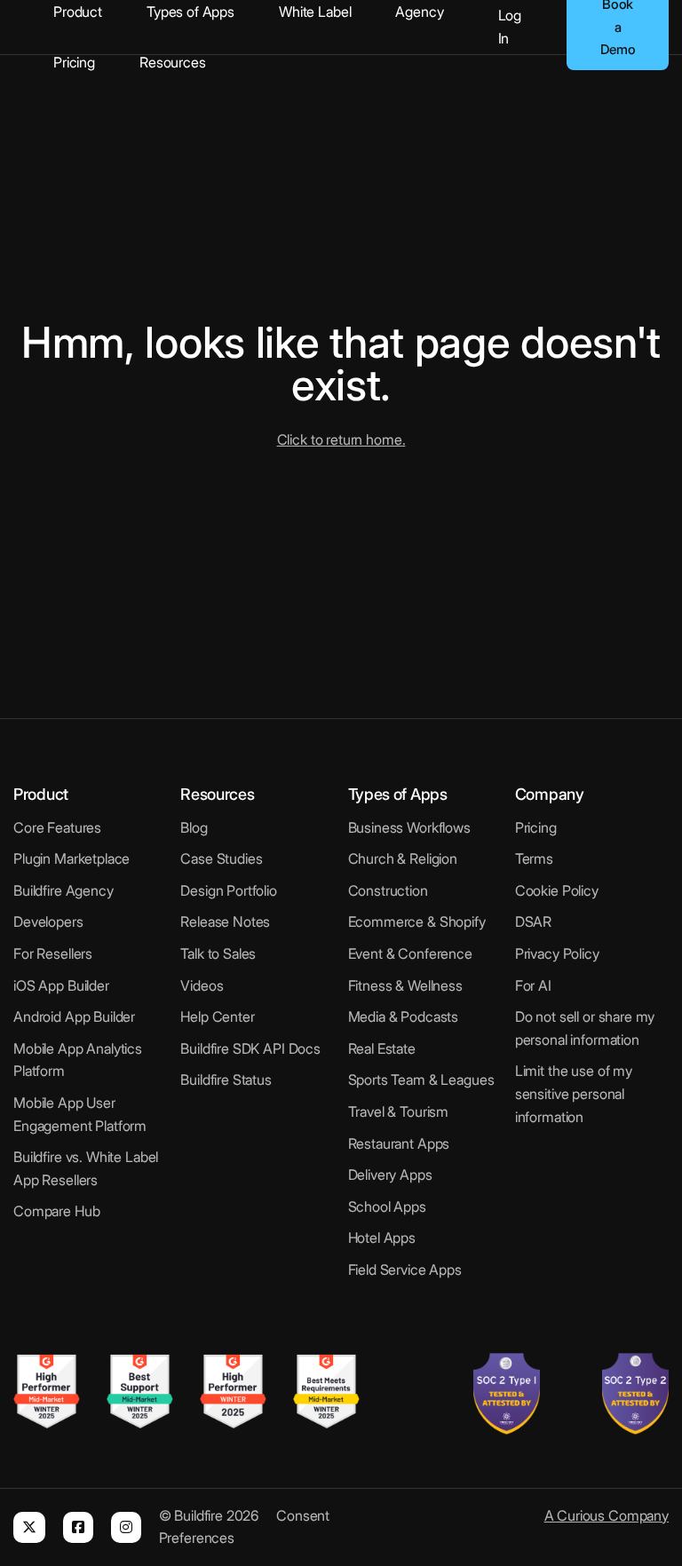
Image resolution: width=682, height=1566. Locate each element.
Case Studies (221, 858)
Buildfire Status (226, 1079)
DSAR (533, 921)
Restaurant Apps (399, 1143)
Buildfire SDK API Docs (250, 1048)
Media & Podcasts (403, 1016)
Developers (48, 921)
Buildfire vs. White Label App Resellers (85, 1168)
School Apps (387, 1206)
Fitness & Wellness (405, 985)
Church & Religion (402, 858)
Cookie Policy (557, 890)
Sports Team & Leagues (421, 1079)
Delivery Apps (390, 1174)
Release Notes (225, 921)
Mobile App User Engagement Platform (80, 1114)
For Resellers (52, 953)
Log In (510, 26)
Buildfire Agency (63, 890)
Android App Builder (74, 1016)
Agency (419, 11)
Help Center (217, 1016)
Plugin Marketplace (71, 858)
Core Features (57, 827)
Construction (388, 890)
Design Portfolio (228, 890)
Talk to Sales (218, 953)
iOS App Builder (61, 985)
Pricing (74, 62)
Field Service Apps (405, 1269)
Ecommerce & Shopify (417, 921)
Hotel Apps (382, 1237)
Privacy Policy (557, 953)
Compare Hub (56, 1211)
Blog (193, 827)
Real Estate (382, 1048)
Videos (201, 985)
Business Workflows (409, 827)
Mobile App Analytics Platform (77, 1060)
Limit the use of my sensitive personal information (573, 1093)
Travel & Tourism (398, 1111)
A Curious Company (606, 1515)
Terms (534, 858)
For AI (533, 985)
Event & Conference (410, 953)
